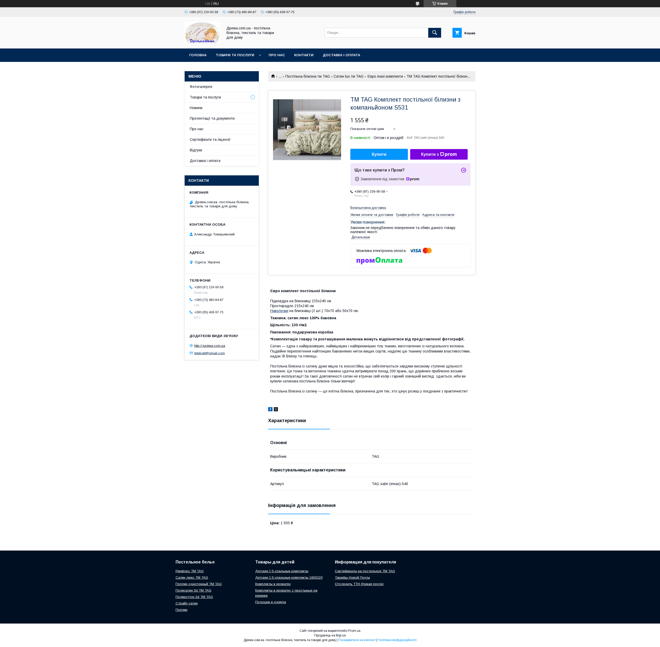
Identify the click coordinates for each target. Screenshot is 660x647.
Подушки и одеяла (270, 602)
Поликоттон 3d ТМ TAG (194, 597)
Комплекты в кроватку (273, 584)
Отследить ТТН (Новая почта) (359, 584)
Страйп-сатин (187, 603)
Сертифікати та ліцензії (210, 139)
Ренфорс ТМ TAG (190, 571)
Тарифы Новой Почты (352, 577)
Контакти (304, 55)
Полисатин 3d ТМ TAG (193, 590)
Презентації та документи (212, 118)
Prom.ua (354, 631)
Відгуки (196, 150)
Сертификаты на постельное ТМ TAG (365, 571)
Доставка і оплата (341, 55)
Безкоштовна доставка (368, 208)
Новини (196, 108)
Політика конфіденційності (397, 640)
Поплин (181, 610)
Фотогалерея (201, 87)
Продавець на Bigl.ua (330, 635)
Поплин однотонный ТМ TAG (199, 584)
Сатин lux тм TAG (349, 76)
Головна (198, 55)
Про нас (277, 55)
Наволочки (279, 311)
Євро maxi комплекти (385, 76)
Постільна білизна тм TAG (307, 76)
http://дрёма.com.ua (209, 346)
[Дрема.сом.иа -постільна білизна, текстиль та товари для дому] (202, 42)
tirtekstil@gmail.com (209, 353)
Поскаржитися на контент (356, 640)
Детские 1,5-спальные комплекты (281, 571)
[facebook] (270, 410)
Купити (379, 154)
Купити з (430, 154)
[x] (276, 410)
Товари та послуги (235, 55)
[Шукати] (434, 33)
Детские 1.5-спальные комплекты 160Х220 (289, 577)
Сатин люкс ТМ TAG (192, 577)
